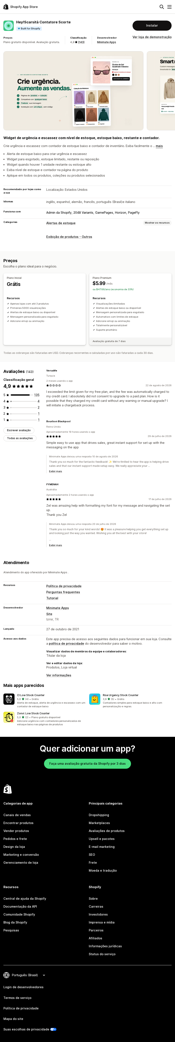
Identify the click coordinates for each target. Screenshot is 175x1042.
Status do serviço (102, 954)
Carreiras (96, 906)
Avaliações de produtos (107, 831)
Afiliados (95, 938)
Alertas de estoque (61, 223)
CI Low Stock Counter (31, 695)
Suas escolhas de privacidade (26, 1029)
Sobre (93, 899)
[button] (44, 701)
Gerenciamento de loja (20, 863)
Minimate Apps (106, 42)
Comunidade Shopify (19, 914)
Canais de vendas (17, 815)
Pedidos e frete (15, 839)
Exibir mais (55, 471)
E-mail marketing (102, 847)
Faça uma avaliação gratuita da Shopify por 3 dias (87, 764)
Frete (93, 863)
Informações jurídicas (105, 946)
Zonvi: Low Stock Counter (33, 713)
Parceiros (96, 930)
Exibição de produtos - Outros (69, 237)
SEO (92, 855)
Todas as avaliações (20, 438)
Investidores (98, 914)
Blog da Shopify (15, 922)
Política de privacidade (64, 586)
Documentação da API (20, 906)
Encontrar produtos (18, 823)
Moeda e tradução (103, 870)
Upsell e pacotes (102, 839)
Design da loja (14, 847)
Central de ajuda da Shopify (24, 899)
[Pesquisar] (162, 7)
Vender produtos (16, 831)
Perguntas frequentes (63, 592)
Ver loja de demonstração (152, 37)
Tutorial (52, 598)
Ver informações (58, 675)
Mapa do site (13, 1019)
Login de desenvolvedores (23, 987)
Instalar (152, 25)
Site (49, 614)
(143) (81, 42)
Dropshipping (99, 815)
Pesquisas (11, 930)
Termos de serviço (17, 998)
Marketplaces (99, 823)
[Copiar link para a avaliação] (59, 370)
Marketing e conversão (21, 855)
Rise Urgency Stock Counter (121, 695)
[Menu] (169, 7)
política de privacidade (66, 644)
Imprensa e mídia (102, 922)
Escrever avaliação (19, 430)
